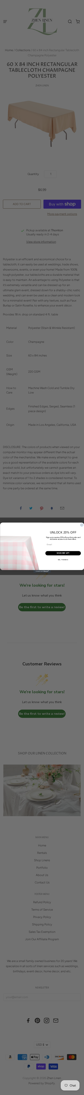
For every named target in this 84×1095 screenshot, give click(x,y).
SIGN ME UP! (62, 553)
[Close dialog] (81, 525)
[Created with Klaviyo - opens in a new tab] (42, 571)
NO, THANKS (63, 559)
